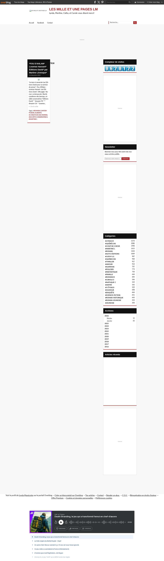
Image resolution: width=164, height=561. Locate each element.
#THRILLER (109, 262)
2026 (107, 316)
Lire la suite (34, 106)
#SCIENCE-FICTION (112, 295)
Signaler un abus (113, 495)
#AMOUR (109, 264)
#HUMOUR (109, 290)
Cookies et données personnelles (79, 498)
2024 (107, 326)
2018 (107, 342)
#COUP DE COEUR (112, 246)
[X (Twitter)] (98, 2)
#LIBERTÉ (38, 113)
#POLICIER (109, 269)
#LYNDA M (109, 241)
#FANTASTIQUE (111, 272)
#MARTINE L (33, 119)
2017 (107, 344)
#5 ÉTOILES (109, 287)
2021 (107, 334)
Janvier (109, 321)
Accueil (31, 23)
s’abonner (62, 528)
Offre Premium (57, 498)
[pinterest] (102, 2)
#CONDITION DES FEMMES (38, 115)
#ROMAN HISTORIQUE (114, 298)
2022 (107, 331)
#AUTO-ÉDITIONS (112, 254)
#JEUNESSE (109, 303)
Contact (50, 23)
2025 (107, 323)
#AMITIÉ (108, 285)
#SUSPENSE (109, 267)
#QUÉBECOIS (110, 259)
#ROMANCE (110, 277)
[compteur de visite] (120, 68)
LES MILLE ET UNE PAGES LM (73, 9)
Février (109, 318)
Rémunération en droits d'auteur (143, 495)
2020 (107, 336)
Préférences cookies (103, 498)
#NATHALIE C (110, 282)
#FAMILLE (109, 274)
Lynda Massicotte (26, 495)
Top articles (90, 495)
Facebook (40, 23)
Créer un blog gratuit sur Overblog (69, 495)
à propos (88, 528)
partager (75, 528)
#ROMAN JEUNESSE (113, 300)
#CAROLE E (109, 280)
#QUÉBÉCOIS (110, 243)
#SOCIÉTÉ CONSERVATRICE (38, 117)
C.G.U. (125, 495)
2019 (107, 339)
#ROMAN (109, 251)
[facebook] (95, 2)
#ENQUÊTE (109, 293)
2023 (107, 329)
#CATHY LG (109, 256)
